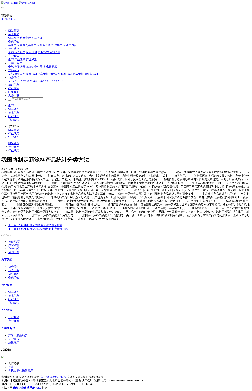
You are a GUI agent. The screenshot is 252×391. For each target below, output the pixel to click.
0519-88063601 (10, 18)
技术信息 (13, 112)
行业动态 (13, 116)
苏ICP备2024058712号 (53, 376)
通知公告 (13, 119)
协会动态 (13, 109)
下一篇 (38, 228)
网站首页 (13, 30)
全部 (11, 52)
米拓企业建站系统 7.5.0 (27, 387)
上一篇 (35, 225)
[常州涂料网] (126, 3)
